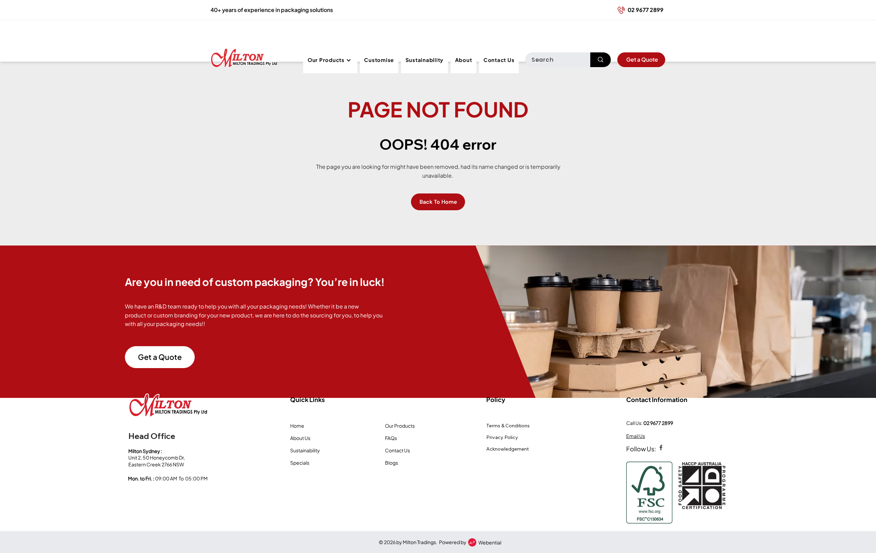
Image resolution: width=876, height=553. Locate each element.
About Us (300, 438)
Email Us (635, 436)
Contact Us (397, 450)
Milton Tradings (419, 542)
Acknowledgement (507, 449)
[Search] (600, 59)
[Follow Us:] (660, 447)
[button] (330, 59)
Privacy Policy (502, 437)
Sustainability (305, 450)
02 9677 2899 (658, 423)
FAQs (391, 438)
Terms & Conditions (508, 426)
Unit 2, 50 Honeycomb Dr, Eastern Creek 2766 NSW (157, 460)
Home (297, 426)
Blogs (391, 463)
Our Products (400, 426)
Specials (299, 463)
